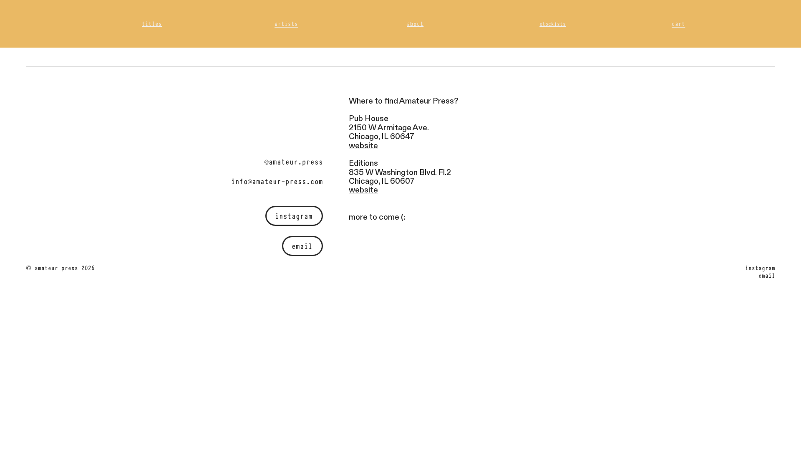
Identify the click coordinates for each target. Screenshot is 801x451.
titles (152, 23)
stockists (552, 23)
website (363, 145)
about (415, 23)
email (302, 245)
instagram (293, 215)
